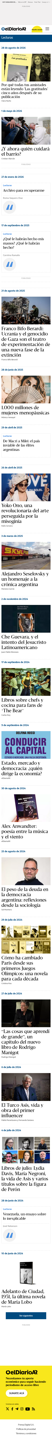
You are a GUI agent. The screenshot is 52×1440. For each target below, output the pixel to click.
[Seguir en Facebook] (12, 1409)
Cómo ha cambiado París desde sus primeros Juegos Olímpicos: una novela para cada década (24, 968)
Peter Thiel (37, 2)
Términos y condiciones (26, 1433)
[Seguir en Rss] (33, 1409)
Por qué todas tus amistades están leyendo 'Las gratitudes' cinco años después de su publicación (24, 91)
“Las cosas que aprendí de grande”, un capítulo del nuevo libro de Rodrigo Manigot (25, 1042)
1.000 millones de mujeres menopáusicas (25, 410)
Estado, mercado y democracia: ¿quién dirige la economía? (21, 768)
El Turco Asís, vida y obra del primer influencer (22, 1110)
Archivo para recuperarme (23, 190)
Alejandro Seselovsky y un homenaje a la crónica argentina (25, 579)
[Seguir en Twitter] (7, 1409)
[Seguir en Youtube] (27, 1409)
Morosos (30, 2)
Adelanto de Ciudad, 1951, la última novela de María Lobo (23, 1297)
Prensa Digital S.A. (26, 1424)
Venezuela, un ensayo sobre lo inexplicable (24, 1216)
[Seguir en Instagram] (21, 1409)
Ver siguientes (26, 1315)
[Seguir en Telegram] (16, 1409)
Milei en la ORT (22, 2)
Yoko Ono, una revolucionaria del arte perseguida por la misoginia (25, 513)
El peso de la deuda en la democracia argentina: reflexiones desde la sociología (24, 897)
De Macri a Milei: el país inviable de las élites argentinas (21, 445)
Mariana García (7, 589)
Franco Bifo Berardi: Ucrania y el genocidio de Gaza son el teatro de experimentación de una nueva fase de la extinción (25, 342)
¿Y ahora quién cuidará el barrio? (25, 151)
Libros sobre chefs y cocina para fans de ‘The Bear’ (22, 705)
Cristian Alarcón (8, 158)
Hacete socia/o (37, 29)
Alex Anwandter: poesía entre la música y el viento (24, 831)
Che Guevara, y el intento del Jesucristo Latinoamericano (23, 642)
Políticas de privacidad (26, 1429)
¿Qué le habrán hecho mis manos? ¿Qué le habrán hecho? (23, 243)
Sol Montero (6, 909)
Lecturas (7, 185)
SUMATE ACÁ (16, 1393)
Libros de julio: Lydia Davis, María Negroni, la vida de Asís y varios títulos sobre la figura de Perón (24, 1178)
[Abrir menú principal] (47, 28)
